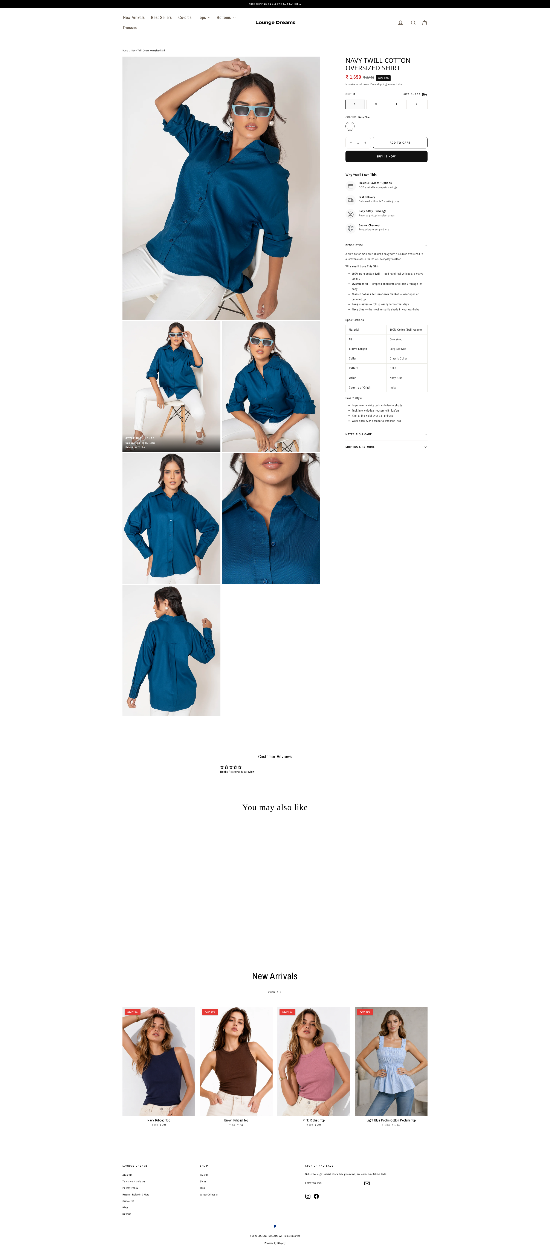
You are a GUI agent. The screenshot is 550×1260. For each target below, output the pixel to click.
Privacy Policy (130, 1188)
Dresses (130, 27)
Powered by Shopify (275, 1243)
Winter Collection (209, 1194)
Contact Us (128, 1201)
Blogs (125, 1207)
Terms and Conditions (133, 1181)
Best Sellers (161, 17)
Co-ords (185, 17)
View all (275, 992)
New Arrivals (134, 17)
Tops (202, 17)
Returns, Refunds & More (135, 1194)
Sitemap (126, 1214)
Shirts (203, 1181)
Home (125, 50)
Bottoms (224, 17)
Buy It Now (386, 156)
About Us (127, 1175)
